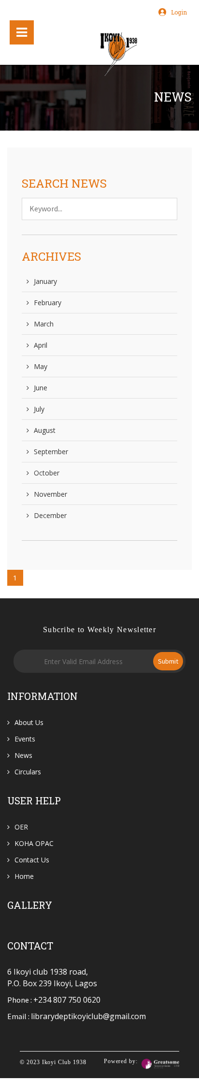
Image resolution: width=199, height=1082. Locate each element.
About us (28, 722)
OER (21, 826)
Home (24, 876)
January (45, 281)
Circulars (27, 771)
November (50, 494)
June (40, 387)
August (45, 430)
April (40, 345)
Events (24, 738)
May (40, 366)
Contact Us (31, 859)
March (44, 323)
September (51, 451)
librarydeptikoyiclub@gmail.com (88, 1016)
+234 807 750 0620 (66, 999)
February (47, 302)
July (39, 409)
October (46, 472)
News (23, 755)
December (50, 515)
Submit (168, 661)
